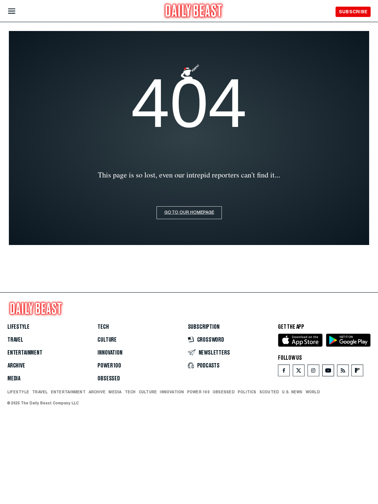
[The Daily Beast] (193, 11)
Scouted (269, 392)
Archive (16, 366)
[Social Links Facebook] (284, 372)
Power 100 (109, 366)
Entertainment (24, 353)
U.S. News (292, 392)
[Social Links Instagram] (313, 372)
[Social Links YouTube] (328, 372)
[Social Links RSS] (343, 372)
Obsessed (108, 379)
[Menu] (18, 11)
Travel (15, 340)
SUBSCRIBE (353, 11)
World (313, 392)
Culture (107, 340)
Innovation (109, 353)
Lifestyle (18, 327)
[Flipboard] (357, 372)
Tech (103, 327)
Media (13, 379)
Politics (247, 392)
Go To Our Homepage (189, 213)
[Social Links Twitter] (299, 372)
